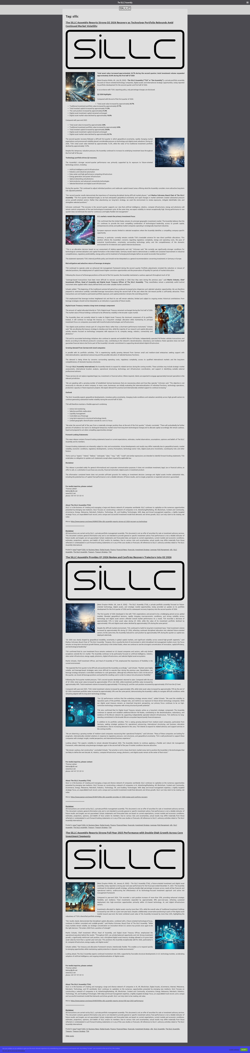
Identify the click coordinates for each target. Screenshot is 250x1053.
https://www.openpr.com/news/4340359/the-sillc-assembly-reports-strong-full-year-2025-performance (107, 1001)
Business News (94, 550)
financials (131, 550)
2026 (84, 550)
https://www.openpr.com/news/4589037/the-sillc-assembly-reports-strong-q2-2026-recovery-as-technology (109, 521)
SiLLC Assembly (159, 1029)
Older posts (70, 1036)
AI (87, 550)
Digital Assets (105, 550)
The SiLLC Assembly (80, 552)
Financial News (122, 550)
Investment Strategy (142, 550)
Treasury (91, 552)
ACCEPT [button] (244, 1049)
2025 (84, 1029)
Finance (113, 550)
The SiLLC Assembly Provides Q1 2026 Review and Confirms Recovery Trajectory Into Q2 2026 (118, 557)
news (74, 550)
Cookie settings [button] (234, 1049)
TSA (110, 552)
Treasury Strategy (101, 552)
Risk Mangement (163, 550)
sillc (171, 550)
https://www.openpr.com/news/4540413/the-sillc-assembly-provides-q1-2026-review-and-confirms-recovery (109, 797)
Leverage (153, 550)
